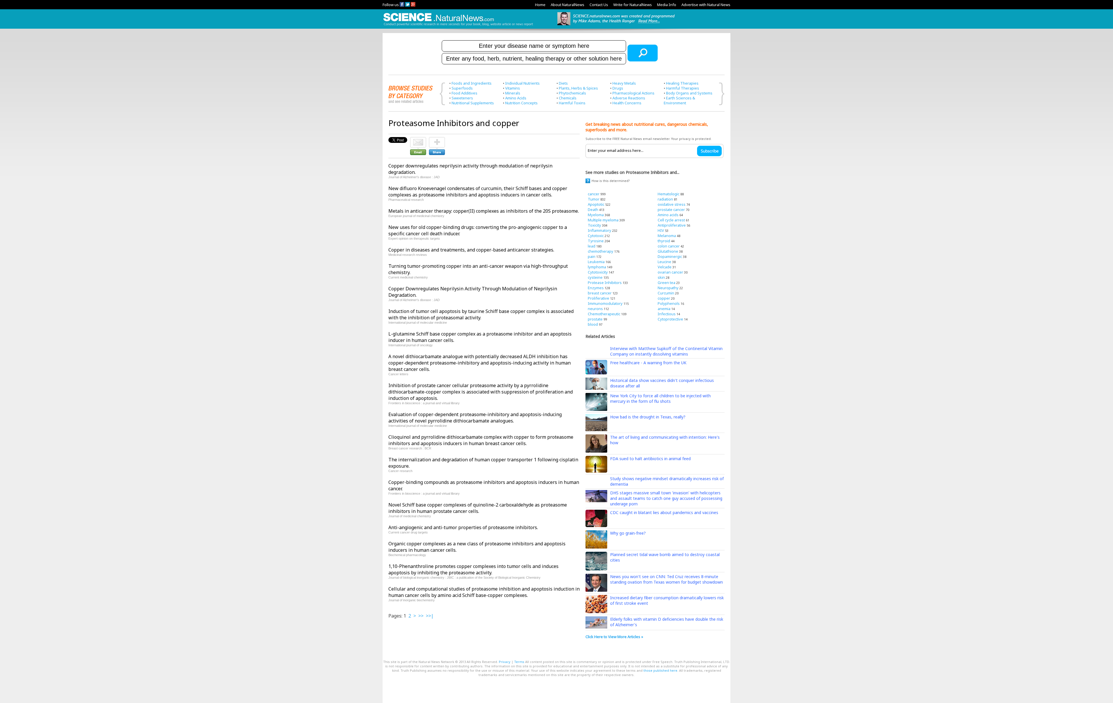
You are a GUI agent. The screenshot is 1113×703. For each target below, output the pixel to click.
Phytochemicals (572, 93)
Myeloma (596, 214)
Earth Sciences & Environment (679, 100)
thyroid (664, 240)
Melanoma (667, 235)
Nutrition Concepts (521, 102)
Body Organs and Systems (689, 93)
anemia (664, 308)
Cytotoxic (596, 235)
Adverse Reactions (628, 98)
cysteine (595, 277)
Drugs (617, 88)
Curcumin (666, 293)
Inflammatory (599, 230)
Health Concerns (626, 102)
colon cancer (669, 246)
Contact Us (599, 4)
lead (591, 246)
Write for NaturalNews (632, 4)
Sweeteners (462, 98)
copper (664, 298)
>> (420, 616)
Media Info (666, 4)
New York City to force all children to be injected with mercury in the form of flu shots (660, 398)
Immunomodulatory (605, 303)
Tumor (593, 199)
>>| (430, 616)
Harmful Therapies (682, 88)
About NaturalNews (567, 4)
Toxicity (594, 225)
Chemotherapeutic (604, 313)
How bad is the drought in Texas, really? (647, 417)
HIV (661, 230)
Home (540, 4)
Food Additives (464, 93)
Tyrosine (596, 240)
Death (593, 209)
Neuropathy (668, 287)
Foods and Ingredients (472, 83)
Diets (563, 83)
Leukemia (596, 261)
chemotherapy (600, 251)
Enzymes (596, 287)
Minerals (512, 93)
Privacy (504, 662)
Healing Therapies (682, 83)
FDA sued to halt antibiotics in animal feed (650, 458)
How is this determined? (611, 181)
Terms (519, 662)
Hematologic (668, 193)
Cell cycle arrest (671, 220)
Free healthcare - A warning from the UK (648, 362)
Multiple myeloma (603, 220)
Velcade (665, 266)
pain (591, 256)
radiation (665, 199)
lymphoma (597, 266)
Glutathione (668, 251)
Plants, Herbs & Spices (578, 88)
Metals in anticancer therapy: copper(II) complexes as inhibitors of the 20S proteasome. (483, 211)
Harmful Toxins (572, 102)
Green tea (666, 282)
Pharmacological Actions (633, 93)
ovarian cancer (670, 272)
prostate (595, 319)
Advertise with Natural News (705, 4)
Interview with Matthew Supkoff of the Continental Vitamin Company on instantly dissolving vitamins (666, 351)
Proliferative (598, 298)
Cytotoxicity (598, 272)
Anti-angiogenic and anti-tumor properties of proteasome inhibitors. (463, 527)
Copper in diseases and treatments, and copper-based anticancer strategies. (471, 250)
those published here (660, 670)
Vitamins (512, 88)
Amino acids (668, 214)
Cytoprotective (670, 319)
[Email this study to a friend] (418, 139)
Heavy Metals (624, 83)
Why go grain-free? (628, 533)
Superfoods (462, 88)
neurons (595, 308)
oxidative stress (671, 204)
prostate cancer (671, 209)
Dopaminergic (670, 256)
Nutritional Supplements (473, 102)
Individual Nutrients (522, 83)
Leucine (664, 261)
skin (661, 277)
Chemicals (567, 98)
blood (593, 324)
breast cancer (600, 293)
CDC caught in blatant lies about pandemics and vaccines (664, 512)
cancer (593, 193)
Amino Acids (515, 98)
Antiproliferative (672, 225)
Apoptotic (596, 204)
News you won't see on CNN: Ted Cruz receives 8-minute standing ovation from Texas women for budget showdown (666, 579)
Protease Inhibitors (605, 282)
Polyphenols (669, 303)
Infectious (667, 313)
